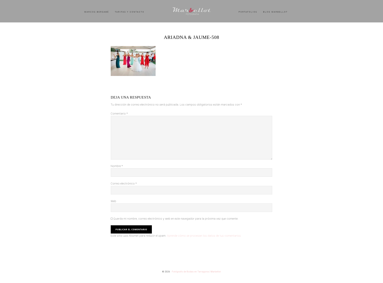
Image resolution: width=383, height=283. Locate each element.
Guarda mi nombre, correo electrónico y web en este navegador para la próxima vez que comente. (175, 218)
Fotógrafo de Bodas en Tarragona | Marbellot (191, 11)
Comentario (119, 113)
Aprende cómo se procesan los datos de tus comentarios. (204, 235)
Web (113, 201)
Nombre (117, 166)
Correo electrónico (124, 183)
